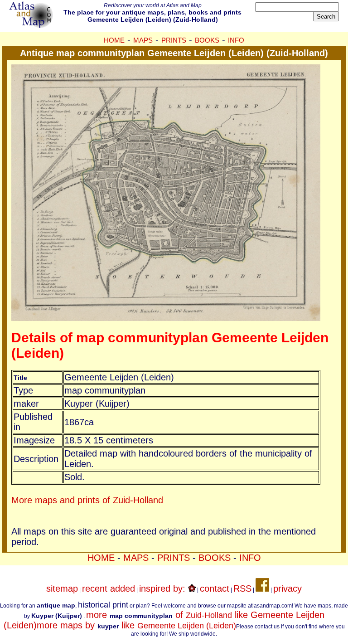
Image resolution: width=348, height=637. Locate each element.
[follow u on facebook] (262, 588)
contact (214, 588)
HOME (114, 40)
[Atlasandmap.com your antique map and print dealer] (31, 24)
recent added (108, 588)
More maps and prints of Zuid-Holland (87, 500)
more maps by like (136, 625)
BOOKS (207, 40)
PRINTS (173, 40)
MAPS (143, 40)
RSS (242, 588)
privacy (287, 588)
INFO (236, 40)
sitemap (62, 588)
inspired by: (163, 588)
